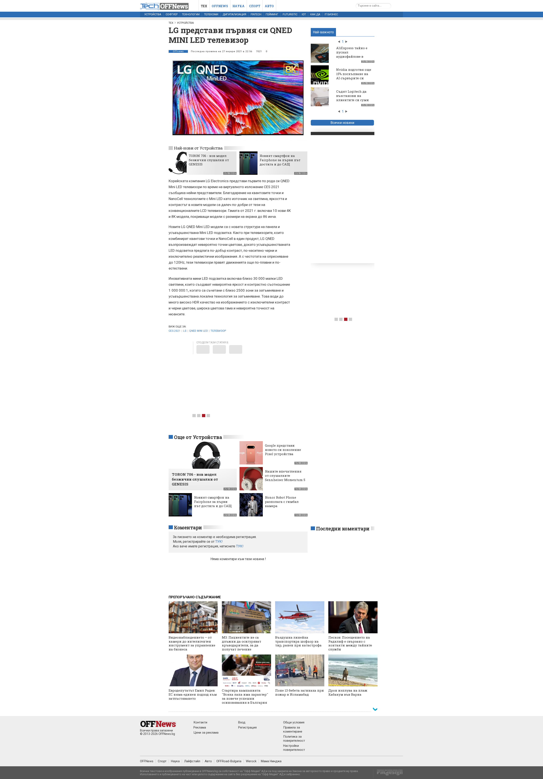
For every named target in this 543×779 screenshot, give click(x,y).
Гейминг (272, 14)
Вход (241, 722)
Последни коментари (342, 528)
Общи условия (293, 722)
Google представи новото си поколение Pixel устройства (283, 449)
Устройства (152, 14)
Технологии (191, 14)
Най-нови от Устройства (198, 148)
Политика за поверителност (294, 739)
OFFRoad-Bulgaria (228, 761)
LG (184, 330)
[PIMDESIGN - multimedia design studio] (388, 773)
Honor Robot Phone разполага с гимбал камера (282, 501)
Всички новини (342, 123)
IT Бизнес (331, 14)
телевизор (218, 330)
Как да (315, 14)
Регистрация (247, 727)
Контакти (200, 722)
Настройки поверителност (294, 748)
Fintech (256, 14)
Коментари (188, 527)
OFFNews (146, 761)
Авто (269, 6)
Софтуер (172, 14)
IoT (304, 14)
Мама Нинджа (271, 761)
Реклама (199, 727)
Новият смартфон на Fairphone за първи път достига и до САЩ (280, 160)
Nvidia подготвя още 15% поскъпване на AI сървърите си (353, 73)
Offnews (220, 6)
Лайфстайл (192, 761)
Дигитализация (234, 14)
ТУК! (240, 546)
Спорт (254, 6)
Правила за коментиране (292, 729)
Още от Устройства (198, 437)
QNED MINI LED (198, 330)
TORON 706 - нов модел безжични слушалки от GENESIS (209, 160)
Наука (238, 6)
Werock (251, 761)
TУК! (219, 542)
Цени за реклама (205, 732)
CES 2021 (175, 330)
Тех (204, 6)
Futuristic (290, 14)
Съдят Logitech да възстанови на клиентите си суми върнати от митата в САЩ (354, 99)
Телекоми (211, 14)
